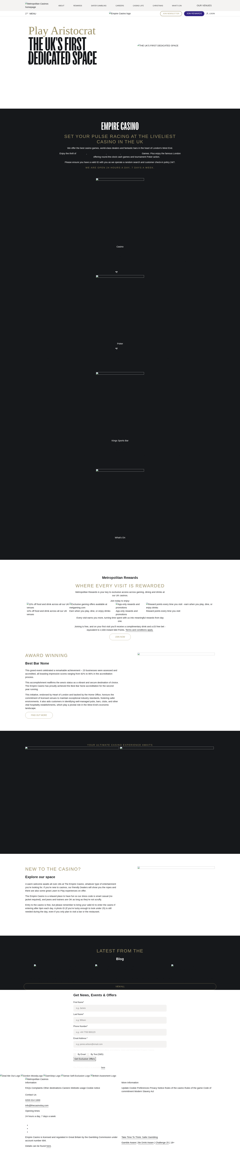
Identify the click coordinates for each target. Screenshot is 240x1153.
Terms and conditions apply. (139, 630)
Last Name (78, 1014)
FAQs (28, 1088)
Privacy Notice (157, 1088)
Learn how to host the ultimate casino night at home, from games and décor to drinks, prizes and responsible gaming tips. (120, 978)
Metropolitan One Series (72, 846)
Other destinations (52, 1088)
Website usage (78, 1088)
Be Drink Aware (146, 1142)
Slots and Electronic (131, 153)
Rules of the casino (174, 1088)
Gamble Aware (129, 1142)
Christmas (158, 6)
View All (120, 986)
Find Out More (39, 715)
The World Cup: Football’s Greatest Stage (56, 969)
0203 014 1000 (32, 1100)
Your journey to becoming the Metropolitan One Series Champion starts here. (72, 852)
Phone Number (80, 1026)
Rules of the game (193, 1088)
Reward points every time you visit (163, 611)
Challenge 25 (162, 1142)
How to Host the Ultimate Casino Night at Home (120, 969)
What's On (177, 6)
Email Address (80, 1038)
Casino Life (138, 6)
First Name (78, 1002)
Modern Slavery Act (144, 1091)
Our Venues (204, 5)
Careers (120, 6)
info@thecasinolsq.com (36, 1105)
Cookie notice (93, 1088)
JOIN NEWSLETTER (171, 14)
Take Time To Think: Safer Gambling (140, 1137)
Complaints (37, 1088)
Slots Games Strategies (184, 969)
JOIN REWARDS (194, 14)
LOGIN (212, 14)
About (61, 6)
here (103, 1067)
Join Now (120, 637)
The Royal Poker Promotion (167, 846)
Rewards (77, 6)
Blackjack (81, 153)
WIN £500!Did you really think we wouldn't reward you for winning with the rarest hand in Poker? (167, 852)
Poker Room (86, 157)
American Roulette (97, 153)
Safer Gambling (98, 6)
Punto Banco (113, 153)
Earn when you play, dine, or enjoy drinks (89, 611)
